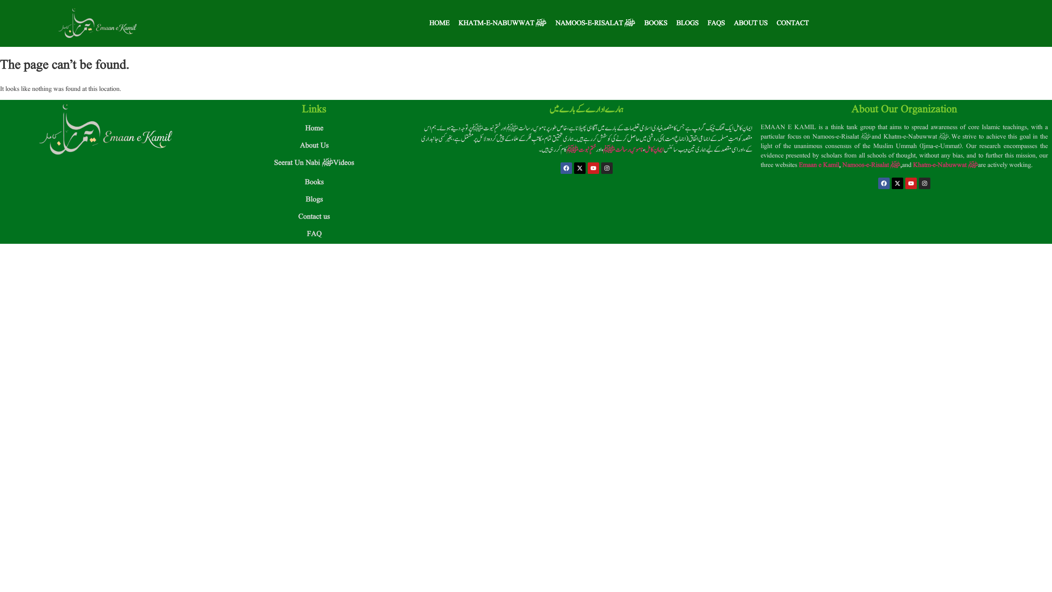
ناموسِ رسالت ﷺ (623, 149)
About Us (751, 23)
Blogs (687, 23)
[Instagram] (607, 168)
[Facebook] (566, 168)
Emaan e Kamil (819, 165)
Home (439, 23)
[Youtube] (593, 168)
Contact (793, 23)
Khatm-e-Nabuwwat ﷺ (503, 23)
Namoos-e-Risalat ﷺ (595, 23)
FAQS (716, 23)
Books (655, 23)
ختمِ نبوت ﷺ (581, 149)
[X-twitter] (580, 168)
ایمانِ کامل (654, 149)
